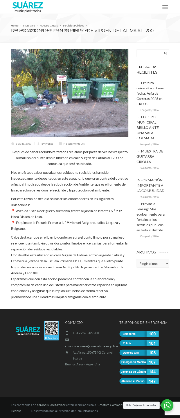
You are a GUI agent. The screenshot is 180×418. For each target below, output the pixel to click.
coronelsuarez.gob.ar (51, 405)
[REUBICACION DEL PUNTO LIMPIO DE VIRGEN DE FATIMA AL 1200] (69, 93)
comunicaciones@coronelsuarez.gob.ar (91, 346)
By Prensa (47, 143)
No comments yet (74, 143)
